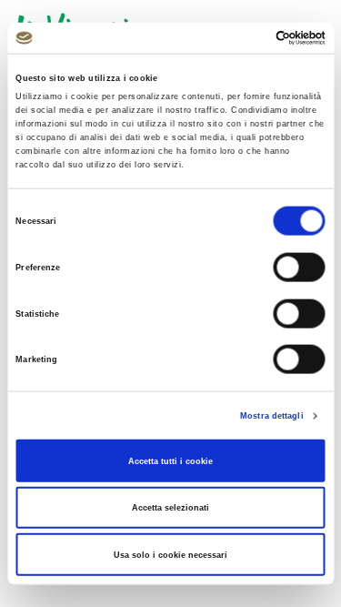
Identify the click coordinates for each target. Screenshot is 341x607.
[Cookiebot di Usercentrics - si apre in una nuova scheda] (247, 38)
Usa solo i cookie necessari (170, 554)
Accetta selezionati (170, 507)
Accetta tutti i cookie (170, 460)
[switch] (300, 267)
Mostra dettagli (272, 415)
